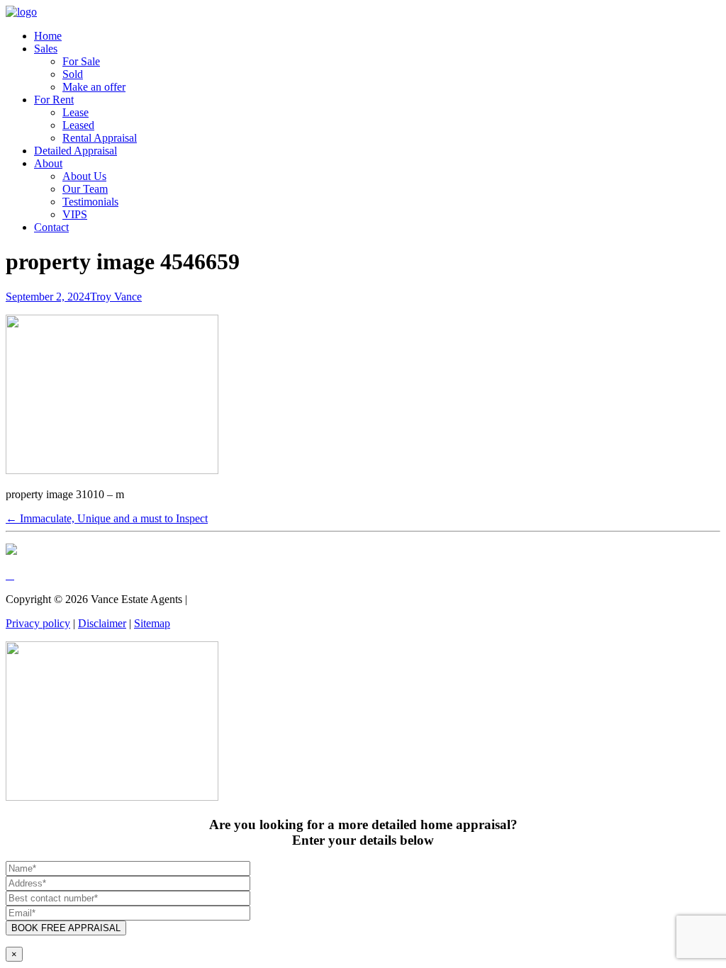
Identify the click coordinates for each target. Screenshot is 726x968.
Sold (72, 74)
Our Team (85, 189)
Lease (75, 112)
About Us (84, 176)
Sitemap (152, 623)
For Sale (81, 61)
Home (48, 36)
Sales (45, 49)
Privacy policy (38, 623)
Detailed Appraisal (75, 151)
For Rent (54, 100)
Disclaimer (102, 623)
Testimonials (90, 202)
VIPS (74, 214)
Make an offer (93, 87)
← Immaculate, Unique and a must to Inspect (107, 518)
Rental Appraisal (99, 138)
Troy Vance (116, 297)
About (48, 163)
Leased (78, 125)
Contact (51, 227)
